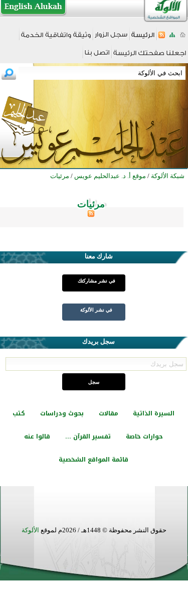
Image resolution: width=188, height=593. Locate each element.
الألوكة (30, 530)
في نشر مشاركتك (96, 280)
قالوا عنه (37, 436)
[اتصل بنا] (97, 56)
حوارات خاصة (144, 436)
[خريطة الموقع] (172, 38)
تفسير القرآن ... (88, 436)
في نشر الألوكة (96, 310)
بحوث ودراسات (62, 413)
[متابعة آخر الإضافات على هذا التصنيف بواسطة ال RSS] (91, 215)
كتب (19, 413)
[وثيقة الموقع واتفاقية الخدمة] (56, 38)
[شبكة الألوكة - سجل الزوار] (111, 38)
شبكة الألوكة (167, 176)
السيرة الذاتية (153, 413)
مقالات (108, 413)
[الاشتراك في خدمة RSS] (161, 38)
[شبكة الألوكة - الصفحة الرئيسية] (142, 38)
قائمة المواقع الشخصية (93, 459)
